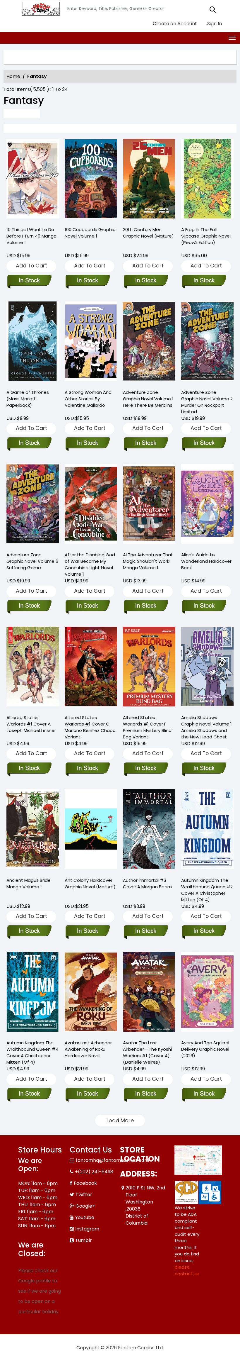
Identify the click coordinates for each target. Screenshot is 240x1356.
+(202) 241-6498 (94, 1171)
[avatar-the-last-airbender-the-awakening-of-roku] (91, 993)
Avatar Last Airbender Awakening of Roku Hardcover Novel (88, 1049)
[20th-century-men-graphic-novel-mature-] (149, 180)
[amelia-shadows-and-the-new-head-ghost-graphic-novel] (207, 668)
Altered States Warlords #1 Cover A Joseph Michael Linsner (31, 723)
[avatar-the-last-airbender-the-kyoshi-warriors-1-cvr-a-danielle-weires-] (149, 993)
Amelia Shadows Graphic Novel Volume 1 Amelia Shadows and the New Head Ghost (206, 727)
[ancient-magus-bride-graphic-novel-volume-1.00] (32, 830)
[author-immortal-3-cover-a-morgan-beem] (149, 830)
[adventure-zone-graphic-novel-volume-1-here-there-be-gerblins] (149, 342)
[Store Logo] (40, 9)
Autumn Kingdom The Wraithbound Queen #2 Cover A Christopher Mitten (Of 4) (207, 890)
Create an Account (174, 23)
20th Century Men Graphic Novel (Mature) (148, 232)
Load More (120, 1120)
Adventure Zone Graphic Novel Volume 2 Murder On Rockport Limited (207, 402)
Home (13, 76)
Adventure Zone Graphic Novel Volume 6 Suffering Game (32, 561)
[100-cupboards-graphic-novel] (91, 180)
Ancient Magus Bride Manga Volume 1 (28, 883)
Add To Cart (31, 265)
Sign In (214, 23)
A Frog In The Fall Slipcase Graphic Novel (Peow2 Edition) (206, 235)
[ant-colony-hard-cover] (91, 830)
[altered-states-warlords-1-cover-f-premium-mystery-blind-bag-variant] (149, 668)
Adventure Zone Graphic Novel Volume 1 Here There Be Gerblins (148, 398)
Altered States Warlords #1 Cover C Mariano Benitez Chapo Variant (90, 727)
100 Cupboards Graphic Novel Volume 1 (90, 232)
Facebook (85, 1183)
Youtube (84, 1217)
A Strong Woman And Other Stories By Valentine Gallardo (88, 398)
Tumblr (83, 1240)
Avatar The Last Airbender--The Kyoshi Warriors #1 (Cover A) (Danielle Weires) (147, 1052)
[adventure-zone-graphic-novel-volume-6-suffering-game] (32, 505)
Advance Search (21, 113)
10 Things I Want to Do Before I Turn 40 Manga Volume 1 (31, 235)
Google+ (85, 1206)
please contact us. (187, 1270)
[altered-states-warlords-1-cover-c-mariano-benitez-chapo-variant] (91, 668)
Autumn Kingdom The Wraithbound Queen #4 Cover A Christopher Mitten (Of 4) (32, 1052)
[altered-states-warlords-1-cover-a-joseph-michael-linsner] (32, 668)
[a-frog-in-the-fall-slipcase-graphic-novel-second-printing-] (207, 180)
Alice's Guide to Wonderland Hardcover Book (206, 561)
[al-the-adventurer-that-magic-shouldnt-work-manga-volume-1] (149, 505)
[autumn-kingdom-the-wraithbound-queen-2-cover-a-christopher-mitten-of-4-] (207, 830)
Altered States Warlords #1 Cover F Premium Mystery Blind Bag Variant (147, 727)
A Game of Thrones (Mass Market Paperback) (27, 398)
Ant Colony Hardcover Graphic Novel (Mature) (90, 883)
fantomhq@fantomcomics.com (112, 1160)
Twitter (84, 1194)
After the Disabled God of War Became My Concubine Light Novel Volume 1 (90, 564)
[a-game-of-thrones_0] (32, 342)
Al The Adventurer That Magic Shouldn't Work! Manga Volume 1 (148, 561)
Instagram (87, 1229)
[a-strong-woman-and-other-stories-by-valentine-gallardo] (91, 342)
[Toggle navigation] (232, 38)
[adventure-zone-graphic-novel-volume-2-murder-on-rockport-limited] (207, 342)
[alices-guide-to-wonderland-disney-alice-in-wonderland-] (207, 505)
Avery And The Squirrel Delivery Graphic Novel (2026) (205, 1049)
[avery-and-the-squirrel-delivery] (207, 993)
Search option (32, 56)
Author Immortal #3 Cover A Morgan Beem (147, 883)
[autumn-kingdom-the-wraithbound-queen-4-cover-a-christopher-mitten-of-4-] (32, 993)
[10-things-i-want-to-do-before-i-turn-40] (32, 180)
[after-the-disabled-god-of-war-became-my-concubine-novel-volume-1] (91, 505)
